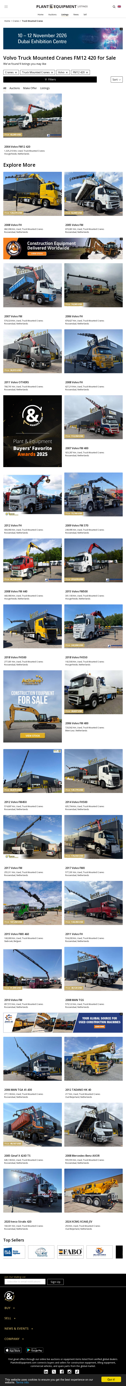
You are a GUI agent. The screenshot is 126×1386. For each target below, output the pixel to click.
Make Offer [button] (30, 88)
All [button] (4, 88)
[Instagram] (71, 1371)
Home (40, 14)
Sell (85, 14)
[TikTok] (78, 1371)
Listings (65, 14)
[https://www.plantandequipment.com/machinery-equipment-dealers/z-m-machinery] (63, 1023)
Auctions (52, 14)
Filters (52, 79)
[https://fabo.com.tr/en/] (20, 1252)
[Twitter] (56, 1371)
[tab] (4, 88)
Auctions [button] (15, 88)
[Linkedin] (48, 1371)
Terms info (22, 1382)
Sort (115, 79)
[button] (63, 1309)
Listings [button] (45, 88)
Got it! (111, 1379)
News (76, 14)
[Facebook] (63, 1371)
